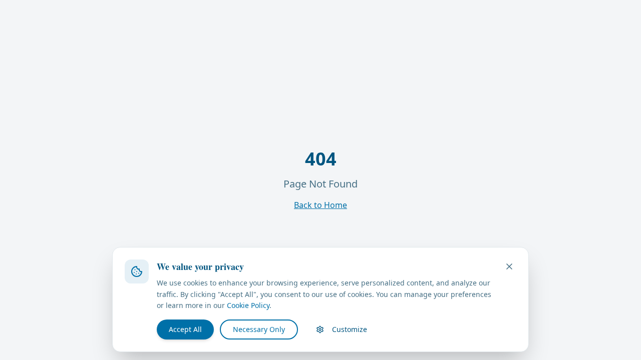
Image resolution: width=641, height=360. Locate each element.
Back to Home (320, 205)
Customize (349, 329)
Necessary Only (259, 329)
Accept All (185, 329)
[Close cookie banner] (509, 267)
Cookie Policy (248, 305)
